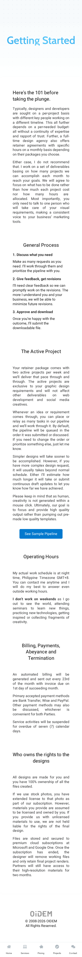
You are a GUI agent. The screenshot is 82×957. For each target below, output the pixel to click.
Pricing (41, 953)
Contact (73, 953)
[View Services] (25, 947)
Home (9, 953)
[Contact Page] (73, 947)
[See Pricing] (41, 947)
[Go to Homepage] (41, 914)
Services (25, 953)
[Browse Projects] (57, 947)
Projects (57, 953)
